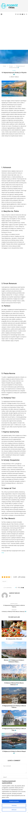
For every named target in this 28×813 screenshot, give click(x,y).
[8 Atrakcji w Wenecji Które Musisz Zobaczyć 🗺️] (14, 672)
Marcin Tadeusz (15, 77)
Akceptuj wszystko (14, 801)
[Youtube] (22, 14)
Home (4, 66)
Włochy (4, 581)
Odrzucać (14, 809)
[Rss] (24, 14)
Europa (11, 66)
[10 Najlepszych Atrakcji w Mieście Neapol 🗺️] (14, 741)
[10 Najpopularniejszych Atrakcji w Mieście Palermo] (14, 695)
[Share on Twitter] (19, 587)
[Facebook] (15, 14)
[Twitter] (17, 14)
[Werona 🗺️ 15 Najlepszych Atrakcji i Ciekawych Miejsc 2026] (14, 650)
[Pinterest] (20, 14)
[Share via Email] (23, 587)
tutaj (3, 552)
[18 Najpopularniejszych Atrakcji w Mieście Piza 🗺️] (14, 718)
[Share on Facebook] (18, 587)
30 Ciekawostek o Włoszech (14, 639)
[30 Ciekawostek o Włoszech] (14, 628)
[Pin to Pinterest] (21, 587)
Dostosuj (14, 805)
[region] (14, 795)
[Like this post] (16, 587)
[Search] (26, 14)
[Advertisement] (14, 31)
